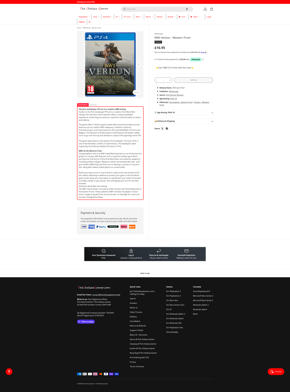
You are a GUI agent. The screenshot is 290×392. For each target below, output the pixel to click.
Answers (133, 303)
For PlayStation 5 (173, 291)
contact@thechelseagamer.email (106, 294)
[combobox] (157, 9)
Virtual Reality (172, 332)
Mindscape (159, 34)
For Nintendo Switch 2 (175, 314)
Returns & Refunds (138, 325)
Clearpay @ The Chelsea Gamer (143, 344)
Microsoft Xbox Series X (203, 296)
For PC (169, 309)
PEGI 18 (173, 98)
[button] (187, 9)
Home (79, 28)
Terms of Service (137, 366)
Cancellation (135, 321)
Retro (195, 314)
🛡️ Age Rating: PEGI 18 (165, 112)
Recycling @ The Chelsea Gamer (143, 353)
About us (134, 307)
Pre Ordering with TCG (139, 357)
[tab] (83, 105)
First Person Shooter (175, 95)
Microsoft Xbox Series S (203, 300)
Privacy (133, 362)
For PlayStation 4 (173, 296)
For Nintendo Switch (175, 318)
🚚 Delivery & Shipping (165, 121)
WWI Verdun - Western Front (92, 28)
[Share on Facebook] (167, 128)
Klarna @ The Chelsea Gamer (142, 339)
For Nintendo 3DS (173, 323)
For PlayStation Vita (174, 327)
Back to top (145, 273)
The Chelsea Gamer (88, 384)
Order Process (136, 312)
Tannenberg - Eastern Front (181, 102)
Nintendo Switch (200, 309)
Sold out (193, 80)
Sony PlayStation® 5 (201, 291)
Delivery (133, 316)
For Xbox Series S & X (175, 305)
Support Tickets (136, 330)
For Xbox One (172, 300)
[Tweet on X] (162, 128)
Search (133, 298)
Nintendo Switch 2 (201, 305)
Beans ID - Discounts (138, 335)
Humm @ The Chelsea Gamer (142, 348)
